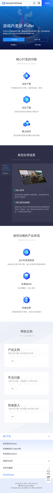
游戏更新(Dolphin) (10, 454)
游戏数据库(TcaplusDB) (12, 449)
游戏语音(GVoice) (10, 444)
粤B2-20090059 (37, 488)
